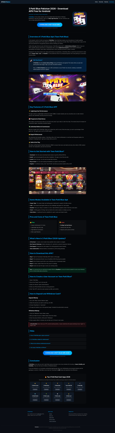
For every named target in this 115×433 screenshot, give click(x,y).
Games (50, 413)
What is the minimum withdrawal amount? (40, 343)
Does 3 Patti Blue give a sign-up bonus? (40, 335)
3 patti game (39, 413)
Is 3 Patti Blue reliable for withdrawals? (40, 339)
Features (106, 1)
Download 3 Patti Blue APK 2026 (57, 353)
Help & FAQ (51, 417)
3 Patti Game (5, 2)
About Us (51, 415)
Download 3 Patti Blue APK (50, 24)
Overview (101, 1)
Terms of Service (52, 421)
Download (111, 1)
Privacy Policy (52, 419)
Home (96, 1)
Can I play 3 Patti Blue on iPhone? (38, 347)
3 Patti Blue (31, 16)
